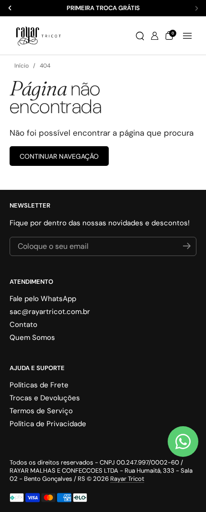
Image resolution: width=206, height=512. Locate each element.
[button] (140, 36)
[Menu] (187, 36)
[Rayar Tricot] (38, 36)
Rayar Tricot (127, 479)
